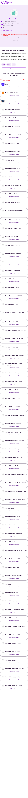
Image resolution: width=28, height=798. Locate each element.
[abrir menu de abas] (25, 2)
